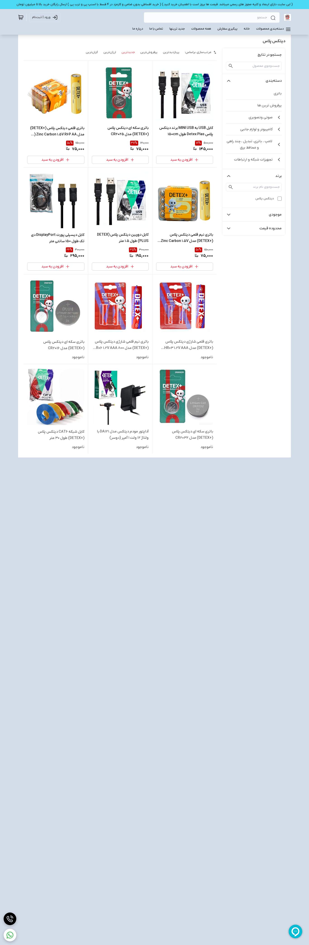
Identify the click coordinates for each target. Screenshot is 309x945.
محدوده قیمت (270, 228)
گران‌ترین (92, 52)
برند (278, 176)
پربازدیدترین (171, 52)
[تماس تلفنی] (10, 918)
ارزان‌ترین (109, 52)
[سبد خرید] (21, 17)
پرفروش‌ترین (148, 52)
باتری (278, 93)
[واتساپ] (10, 935)
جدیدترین (128, 52)
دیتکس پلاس (264, 198)
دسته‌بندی (274, 81)
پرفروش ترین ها (269, 105)
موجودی (275, 214)
